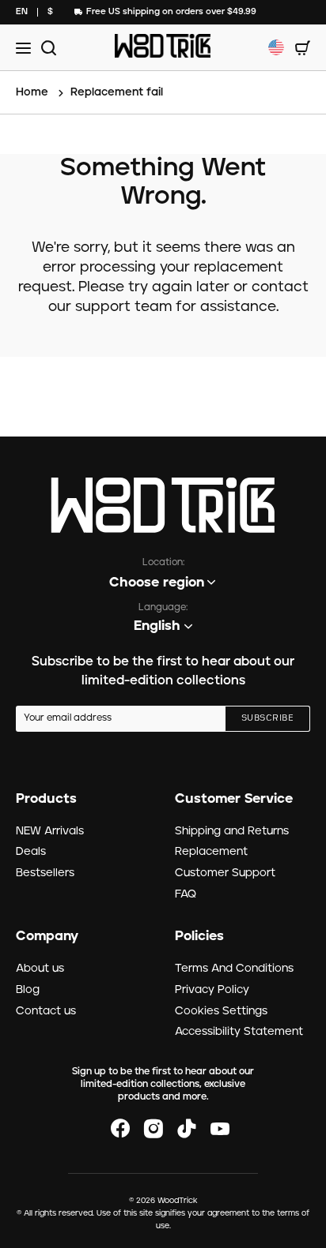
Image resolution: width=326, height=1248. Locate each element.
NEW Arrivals (50, 831)
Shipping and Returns (232, 831)
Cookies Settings (221, 1011)
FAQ (185, 894)
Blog (28, 989)
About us (40, 968)
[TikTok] (186, 1128)
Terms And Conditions (234, 968)
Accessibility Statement (239, 1031)
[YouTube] (219, 1128)
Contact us (46, 1011)
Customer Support (225, 873)
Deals (31, 851)
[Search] (46, 47)
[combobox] (22, 12)
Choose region (156, 582)
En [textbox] (22, 11)
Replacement (211, 851)
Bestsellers (45, 873)
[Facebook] (120, 1128)
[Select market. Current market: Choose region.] (276, 47)
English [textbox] (157, 626)
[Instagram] (153, 1128)
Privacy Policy (212, 989)
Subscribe (267, 718)
